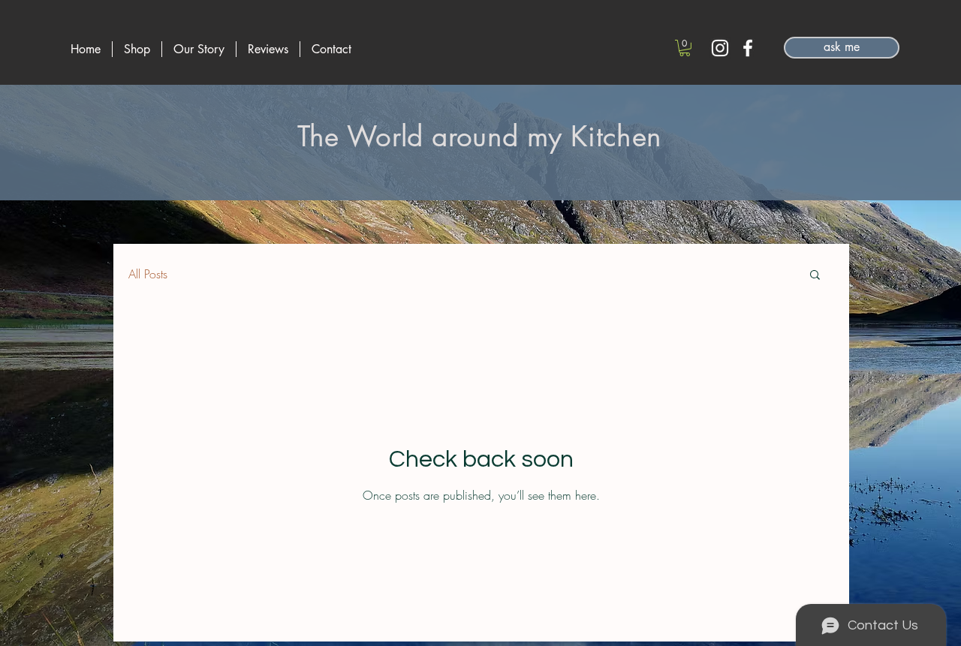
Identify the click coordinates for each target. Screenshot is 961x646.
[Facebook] (748, 48)
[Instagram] (720, 48)
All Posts (147, 274)
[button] (684, 48)
